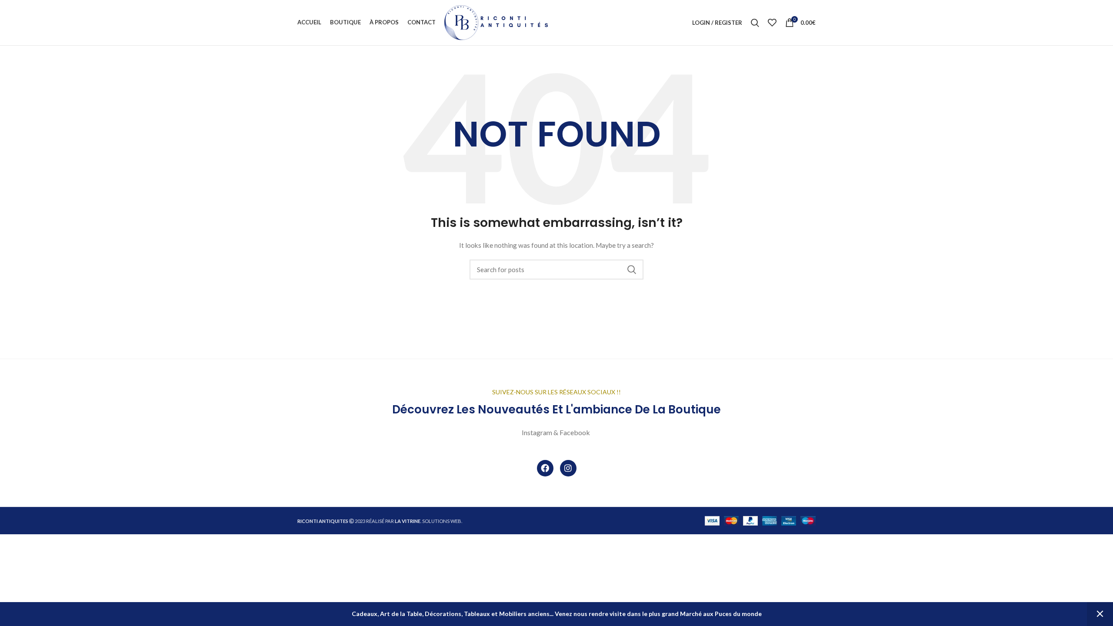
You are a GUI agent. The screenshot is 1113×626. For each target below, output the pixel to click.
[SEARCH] (632, 270)
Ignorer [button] (1100, 614)
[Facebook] (545, 468)
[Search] (754, 22)
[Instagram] (568, 468)
